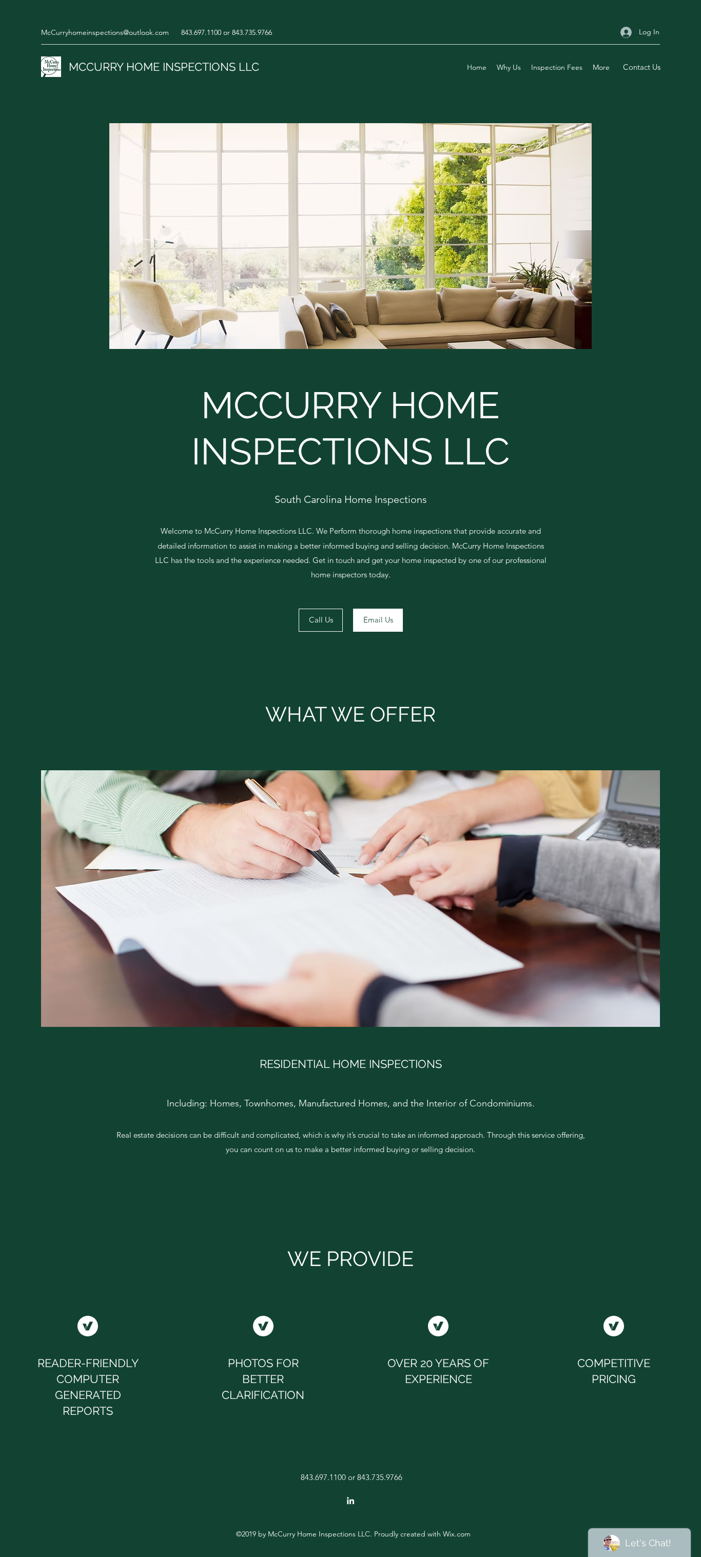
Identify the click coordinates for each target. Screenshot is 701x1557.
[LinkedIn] (350, 1500)
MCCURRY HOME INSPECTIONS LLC (164, 66)
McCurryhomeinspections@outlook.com (105, 32)
